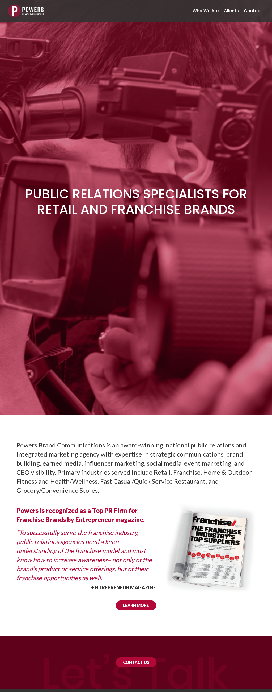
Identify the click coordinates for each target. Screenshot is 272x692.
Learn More (136, 605)
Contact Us (136, 662)
